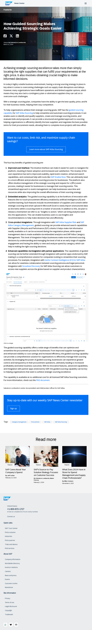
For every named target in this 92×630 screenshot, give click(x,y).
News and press (10, 575)
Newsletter (9, 587)
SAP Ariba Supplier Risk (65, 222)
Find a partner (10, 540)
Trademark (9, 614)
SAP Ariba (47, 422)
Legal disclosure (11, 606)
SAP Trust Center (11, 528)
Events (7, 579)
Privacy (7, 598)
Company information (12, 559)
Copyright (8, 610)
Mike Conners (68, 481)
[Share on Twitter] (11, 36)
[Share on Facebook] (5, 36)
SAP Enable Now (58, 177)
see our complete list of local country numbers (23, 512)
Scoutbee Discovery (31, 266)
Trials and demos (11, 544)
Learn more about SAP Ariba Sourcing (46, 149)
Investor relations (11, 567)
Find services (9, 548)
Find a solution (10, 532)
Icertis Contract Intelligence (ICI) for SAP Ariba (65, 260)
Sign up (13, 408)
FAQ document (43, 380)
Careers (8, 571)
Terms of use (9, 602)
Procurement (35, 422)
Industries (8, 536)
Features (8, 10)
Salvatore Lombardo (18, 42)
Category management (19, 422)
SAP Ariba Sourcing (24, 113)
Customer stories (11, 583)
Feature (6, 42)
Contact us (11, 516)
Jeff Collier (11, 475)
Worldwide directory (12, 563)
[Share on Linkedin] (17, 36)
